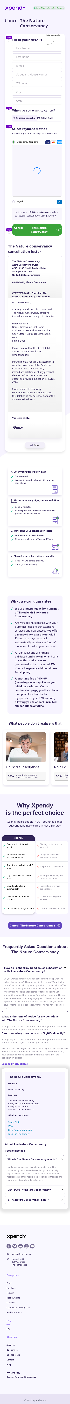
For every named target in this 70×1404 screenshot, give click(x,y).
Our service (12, 1350)
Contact (10, 1359)
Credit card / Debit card (27, 141)
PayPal (20, 201)
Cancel (31, 229)
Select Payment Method (29, 129)
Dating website (13, 1297)
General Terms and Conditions (21, 1377)
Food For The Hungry (18, 1134)
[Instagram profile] (26, 1246)
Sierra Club (14, 1122)
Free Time (11, 1288)
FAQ (9, 1328)
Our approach (13, 1354)
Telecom (10, 1293)
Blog (9, 1364)
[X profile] (14, 1246)
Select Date (47, 118)
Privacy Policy (13, 1372)
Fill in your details (27, 40)
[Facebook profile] (9, 1246)
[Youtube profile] (32, 1246)
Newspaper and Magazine (18, 1307)
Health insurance (14, 1312)
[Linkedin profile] (20, 1246)
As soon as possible (25, 118)
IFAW (10, 1126)
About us (11, 1345)
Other (9, 1283)
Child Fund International (20, 1130)
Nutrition (10, 1302)
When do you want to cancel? (33, 110)
